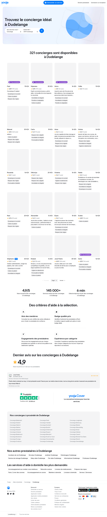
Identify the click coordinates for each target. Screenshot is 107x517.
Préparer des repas (80, 469)
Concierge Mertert (75, 425)
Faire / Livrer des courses (16, 472)
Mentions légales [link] (59, 504)
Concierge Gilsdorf (15, 422)
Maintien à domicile (55, 472)
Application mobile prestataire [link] (39, 496)
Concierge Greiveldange (77, 441)
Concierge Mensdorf (45, 434)
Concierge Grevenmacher (47, 439)
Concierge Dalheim (75, 432)
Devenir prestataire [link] (36, 491)
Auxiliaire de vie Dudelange (17, 455)
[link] (18, 166)
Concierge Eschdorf (45, 425)
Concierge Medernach (16, 434)
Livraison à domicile (70, 472)
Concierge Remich (75, 439)
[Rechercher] (41, 30)
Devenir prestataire (83, 2)
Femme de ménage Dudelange (18, 458)
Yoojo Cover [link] (58, 491)
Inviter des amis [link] (35, 500)
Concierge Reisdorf (15, 429)
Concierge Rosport (45, 432)
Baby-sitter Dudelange (38, 458)
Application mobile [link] (36, 493)
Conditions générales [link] (60, 500)
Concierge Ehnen (74, 429)
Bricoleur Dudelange (35, 455)
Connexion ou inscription (98, 2)
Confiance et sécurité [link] (60, 493)
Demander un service (54, 3)
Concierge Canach (75, 434)
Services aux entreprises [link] (61, 496)
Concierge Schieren (15, 432)
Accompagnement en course (36, 472)
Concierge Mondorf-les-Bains (78, 436)
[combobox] (14, 30)
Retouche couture (46, 469)
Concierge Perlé (44, 420)
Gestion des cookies (60, 507)
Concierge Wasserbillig (76, 427)
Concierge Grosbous (15, 441)
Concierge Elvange (15, 439)
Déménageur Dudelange (68, 455)
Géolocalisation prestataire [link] (38, 504)
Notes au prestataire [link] (36, 507)
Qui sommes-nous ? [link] (36, 509)
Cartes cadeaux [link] (35, 502)
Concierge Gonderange (46, 441)
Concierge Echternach (46, 429)
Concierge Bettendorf (16, 420)
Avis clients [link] (34, 498)
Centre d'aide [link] (58, 489)
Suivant (61, 280)
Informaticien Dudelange (72, 458)
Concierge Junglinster (76, 420)
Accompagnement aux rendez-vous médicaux (23, 469)
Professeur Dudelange (90, 458)
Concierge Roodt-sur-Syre (47, 436)
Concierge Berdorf (45, 427)
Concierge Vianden (45, 422)
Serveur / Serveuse (85, 472)
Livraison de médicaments (63, 469)
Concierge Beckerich (16, 436)
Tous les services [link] (24, 514)
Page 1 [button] (53, 280)
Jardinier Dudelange (51, 455)
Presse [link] (56, 498)
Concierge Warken (15, 427)
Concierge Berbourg (75, 422)
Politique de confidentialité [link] (62, 502)
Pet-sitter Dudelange (54, 458)
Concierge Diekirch (15, 425)
